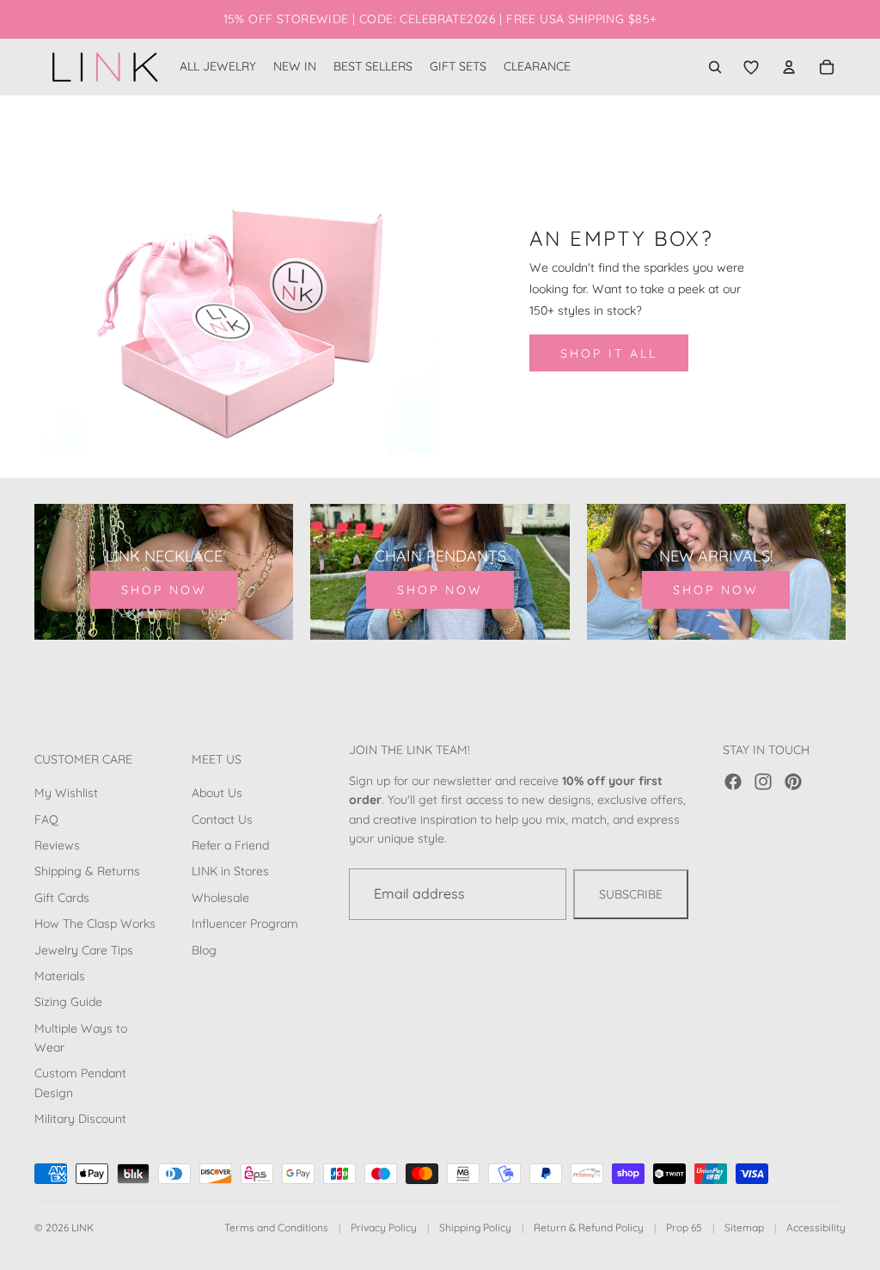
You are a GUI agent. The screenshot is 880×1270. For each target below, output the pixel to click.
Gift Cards (61, 897)
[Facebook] (733, 781)
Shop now (164, 590)
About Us (217, 793)
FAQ (46, 819)
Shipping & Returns (87, 872)
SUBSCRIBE (631, 894)
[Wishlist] (751, 67)
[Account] (789, 67)
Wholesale (220, 897)
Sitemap (744, 1227)
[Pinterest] (793, 781)
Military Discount (80, 1118)
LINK (82, 1227)
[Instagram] (763, 781)
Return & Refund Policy (589, 1227)
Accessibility (816, 1227)
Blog (204, 950)
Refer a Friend (230, 845)
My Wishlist (66, 793)
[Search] (715, 67)
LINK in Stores (230, 872)
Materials (59, 976)
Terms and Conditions (276, 1227)
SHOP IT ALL (608, 353)
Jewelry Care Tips (83, 950)
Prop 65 (684, 1227)
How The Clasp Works (95, 923)
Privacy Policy (384, 1227)
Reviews (57, 845)
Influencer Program (245, 923)
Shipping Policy (475, 1227)
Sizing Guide (68, 1001)
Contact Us (222, 819)
